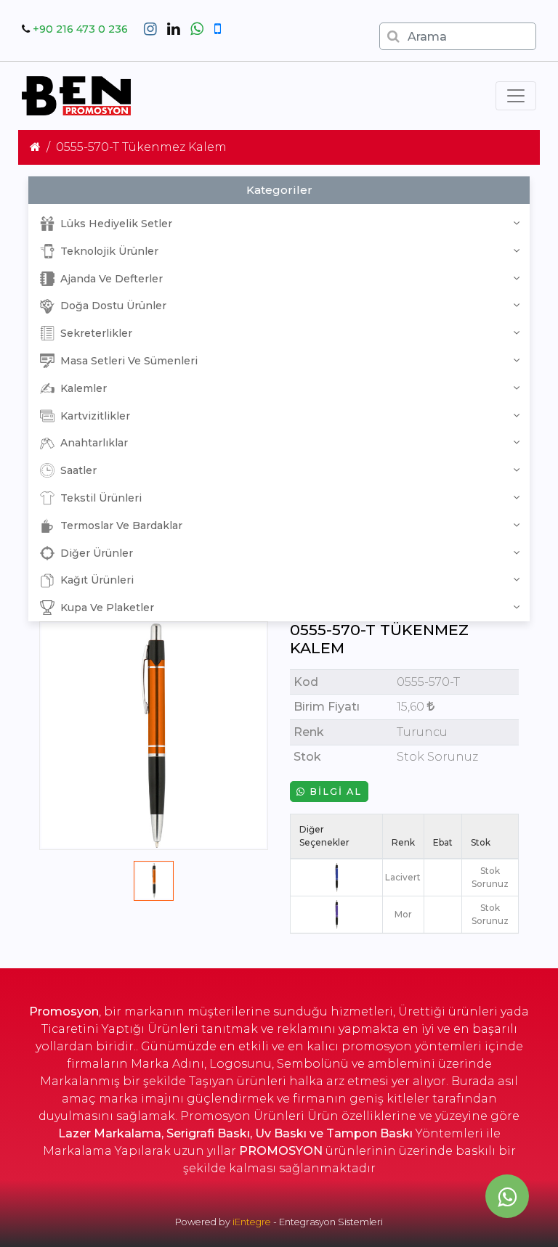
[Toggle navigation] (516, 95)
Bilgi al (334, 791)
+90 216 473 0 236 (80, 29)
